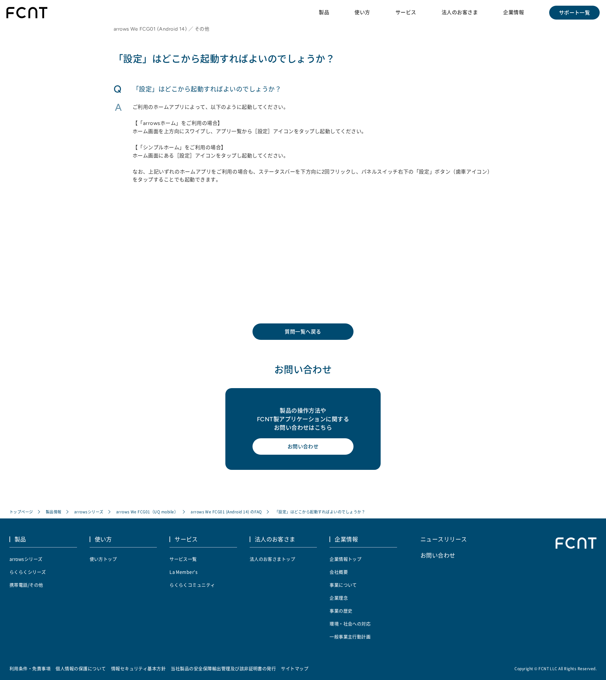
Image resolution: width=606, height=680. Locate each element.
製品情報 (54, 511)
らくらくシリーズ (27, 572)
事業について (343, 585)
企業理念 (339, 597)
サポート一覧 (574, 12)
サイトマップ (294, 668)
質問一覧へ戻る (303, 331)
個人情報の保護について (81, 668)
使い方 (362, 12)
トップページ (21, 511)
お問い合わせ (303, 446)
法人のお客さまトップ (272, 559)
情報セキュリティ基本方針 (138, 668)
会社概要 (339, 572)
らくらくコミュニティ (192, 585)
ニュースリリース (443, 539)
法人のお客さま (460, 12)
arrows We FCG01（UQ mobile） (147, 511)
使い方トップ (103, 559)
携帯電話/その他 (26, 585)
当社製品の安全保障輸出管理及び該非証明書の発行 (223, 668)
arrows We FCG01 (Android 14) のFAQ (226, 511)
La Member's (183, 572)
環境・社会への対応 (350, 623)
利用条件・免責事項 (29, 668)
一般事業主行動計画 (350, 636)
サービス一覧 (183, 559)
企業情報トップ (345, 559)
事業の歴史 (341, 610)
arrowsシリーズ (89, 511)
